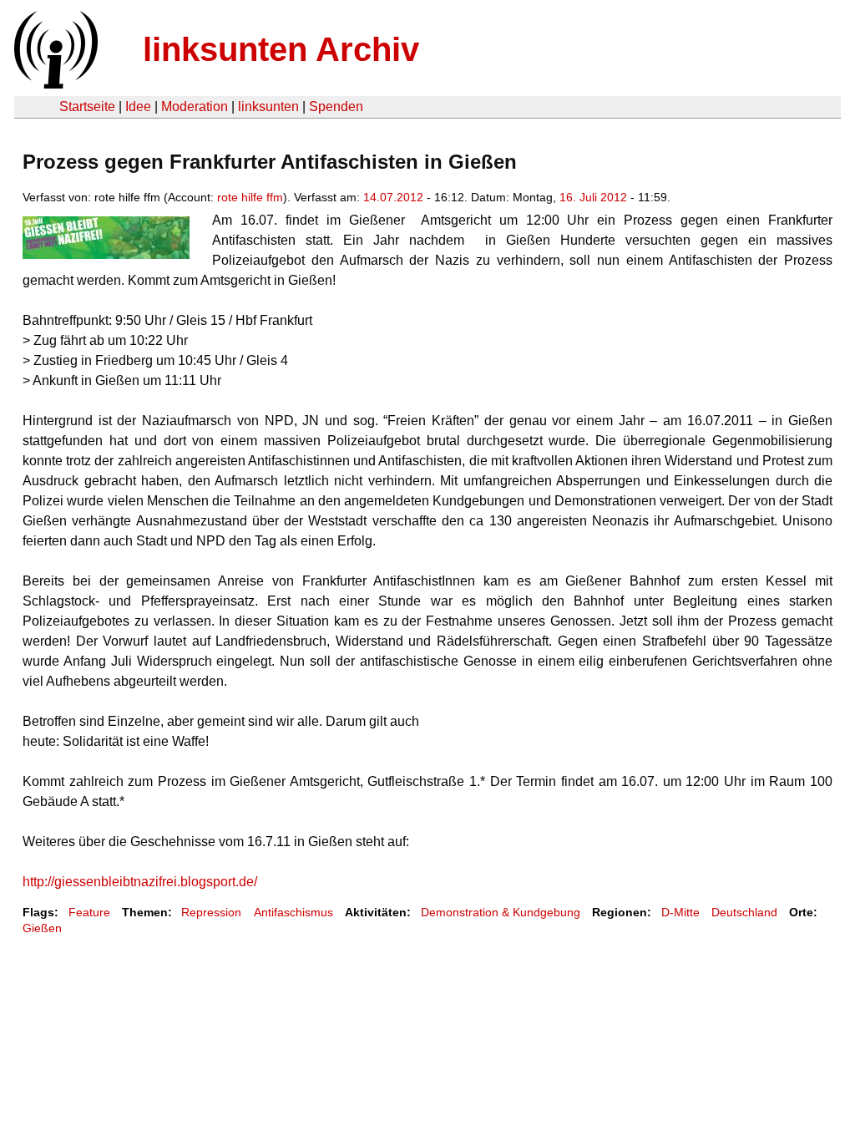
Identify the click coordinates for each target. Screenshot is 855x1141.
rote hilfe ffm (250, 197)
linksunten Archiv (281, 49)
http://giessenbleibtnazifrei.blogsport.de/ (140, 882)
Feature (89, 912)
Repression (211, 912)
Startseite (87, 106)
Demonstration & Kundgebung (500, 912)
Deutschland (744, 912)
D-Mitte (680, 912)
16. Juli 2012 (593, 197)
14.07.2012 (393, 197)
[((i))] (54, 84)
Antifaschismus (293, 912)
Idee (138, 106)
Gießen (42, 928)
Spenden (336, 106)
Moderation (194, 106)
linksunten (268, 106)
